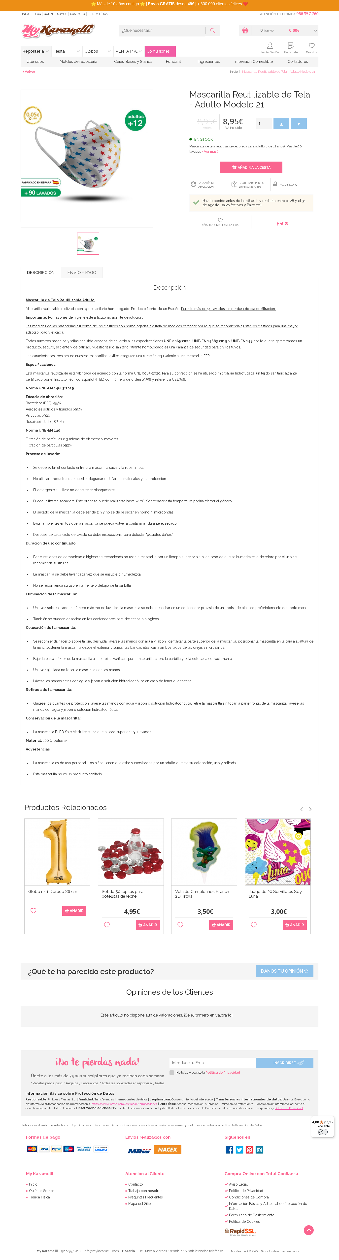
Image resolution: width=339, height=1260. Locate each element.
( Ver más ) (210, 151)
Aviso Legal (238, 1184)
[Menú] (331, 1119)
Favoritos (312, 52)
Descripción (41, 272)
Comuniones (158, 51)
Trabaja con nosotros (145, 1191)
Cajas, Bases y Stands (133, 61)
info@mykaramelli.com (101, 1251)
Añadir (76, 911)
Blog (37, 14)
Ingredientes (209, 61)
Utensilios (35, 61)
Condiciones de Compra (249, 1197)
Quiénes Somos (55, 14)
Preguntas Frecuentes (145, 1197)
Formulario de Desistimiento (251, 1215)
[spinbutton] (264, 123)
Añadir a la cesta (254, 168)
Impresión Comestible (254, 61)
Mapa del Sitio (139, 1204)
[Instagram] (259, 1149)
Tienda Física (97, 14)
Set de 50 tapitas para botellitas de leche (122, 894)
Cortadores (298, 61)
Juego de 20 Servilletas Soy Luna (275, 894)
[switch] (323, 1132)
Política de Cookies (244, 1222)
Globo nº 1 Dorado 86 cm (52, 891)
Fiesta (59, 51)
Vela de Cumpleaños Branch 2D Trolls (202, 894)
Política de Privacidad (223, 1072)
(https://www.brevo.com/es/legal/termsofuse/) (124, 1104)
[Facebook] (229, 1149)
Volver (30, 71)
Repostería (33, 51)
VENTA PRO (127, 51)
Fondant (173, 61)
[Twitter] (239, 1149)
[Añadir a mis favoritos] (33, 914)
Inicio (26, 14)
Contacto (77, 14)
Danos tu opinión (282, 971)
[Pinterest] (249, 1149)
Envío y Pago (81, 272)
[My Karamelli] (58, 31)
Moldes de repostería (78, 61)
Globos (91, 51)
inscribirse (284, 1063)
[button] (281, 123)
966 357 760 (307, 13)
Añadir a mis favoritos (220, 225)
